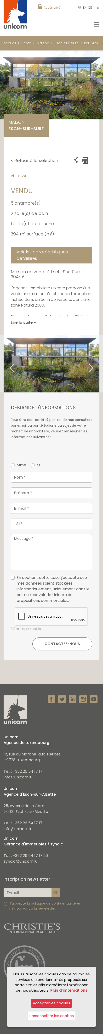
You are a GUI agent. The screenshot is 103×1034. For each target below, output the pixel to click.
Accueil (10, 43)
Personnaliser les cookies (51, 1015)
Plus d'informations (68, 990)
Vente (26, 43)
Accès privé (52, 8)
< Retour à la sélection (34, 160)
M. (39, 465)
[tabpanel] (51, 363)
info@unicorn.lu (18, 777)
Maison (43, 43)
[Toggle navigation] (96, 24)
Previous (6, 363)
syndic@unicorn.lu (20, 861)
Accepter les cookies (51, 1003)
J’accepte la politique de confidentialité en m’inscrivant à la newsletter (45, 906)
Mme (21, 465)
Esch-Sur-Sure (67, 43)
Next (97, 363)
